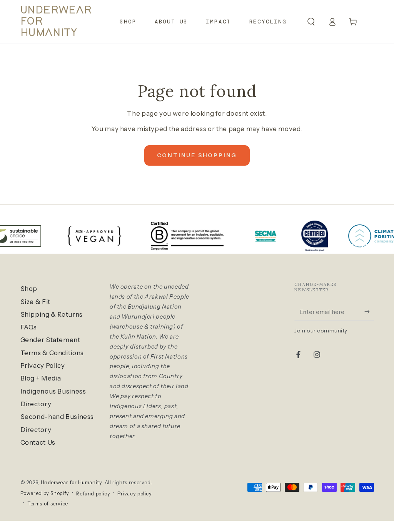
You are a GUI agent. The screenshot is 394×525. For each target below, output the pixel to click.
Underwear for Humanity (71, 482)
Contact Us (37, 442)
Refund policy (93, 494)
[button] (311, 21)
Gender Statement (50, 340)
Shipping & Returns (51, 314)
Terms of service (47, 504)
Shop (29, 288)
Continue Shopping (197, 155)
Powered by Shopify (44, 493)
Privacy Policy (42, 365)
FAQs (28, 327)
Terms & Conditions (52, 353)
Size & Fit (35, 302)
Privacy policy (134, 494)
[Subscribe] (369, 312)
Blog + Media (41, 378)
